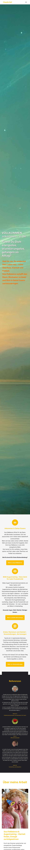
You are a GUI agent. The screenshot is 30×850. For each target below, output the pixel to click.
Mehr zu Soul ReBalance (15, 562)
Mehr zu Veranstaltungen (15, 664)
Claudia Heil (7, 2)
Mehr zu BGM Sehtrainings (15, 617)
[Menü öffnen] (26, 2)
